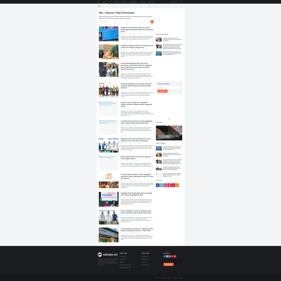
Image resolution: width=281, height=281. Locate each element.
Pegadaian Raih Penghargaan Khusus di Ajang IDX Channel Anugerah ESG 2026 (136, 194)
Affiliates (175, 278)
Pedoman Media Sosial (125, 267)
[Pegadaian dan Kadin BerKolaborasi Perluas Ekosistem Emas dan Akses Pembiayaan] (109, 145)
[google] (165, 185)
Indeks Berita (151, 1)
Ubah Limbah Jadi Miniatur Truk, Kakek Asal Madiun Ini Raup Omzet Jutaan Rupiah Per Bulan (168, 136)
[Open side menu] (98, 2)
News (109, 1)
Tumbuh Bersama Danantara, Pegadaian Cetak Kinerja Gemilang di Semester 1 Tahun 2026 (137, 230)
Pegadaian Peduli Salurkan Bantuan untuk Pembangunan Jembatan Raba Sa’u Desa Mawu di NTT (137, 29)
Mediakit (122, 262)
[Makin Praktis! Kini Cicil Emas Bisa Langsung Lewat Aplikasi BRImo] (109, 162)
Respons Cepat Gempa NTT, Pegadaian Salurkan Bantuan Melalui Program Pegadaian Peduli (136, 104)
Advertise (170, 278)
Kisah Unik (124, 1)
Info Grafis (142, 1)
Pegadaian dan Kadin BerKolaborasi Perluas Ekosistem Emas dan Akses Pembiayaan (136, 140)
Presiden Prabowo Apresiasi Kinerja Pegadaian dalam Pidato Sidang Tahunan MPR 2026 (137, 122)
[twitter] (171, 2)
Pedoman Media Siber (125, 264)
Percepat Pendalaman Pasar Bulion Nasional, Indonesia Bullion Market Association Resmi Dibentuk (136, 86)
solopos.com (145, 256)
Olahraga (116, 1)
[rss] (177, 185)
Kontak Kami (123, 259)
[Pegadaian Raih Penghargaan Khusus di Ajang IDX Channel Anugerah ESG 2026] (109, 199)
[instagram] (176, 2)
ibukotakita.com (145, 264)
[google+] (170, 256)
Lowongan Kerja (133, 1)
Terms (157, 278)
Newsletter (180, 278)
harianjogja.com (145, 259)
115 (140, 33)
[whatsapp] (178, 2)
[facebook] (169, 2)
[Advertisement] (169, 21)
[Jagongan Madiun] (169, 119)
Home (104, 1)
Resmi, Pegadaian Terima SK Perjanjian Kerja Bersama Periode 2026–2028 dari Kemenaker (136, 212)
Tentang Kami (123, 256)
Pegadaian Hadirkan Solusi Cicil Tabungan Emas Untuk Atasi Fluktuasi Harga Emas (137, 46)
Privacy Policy (163, 278)
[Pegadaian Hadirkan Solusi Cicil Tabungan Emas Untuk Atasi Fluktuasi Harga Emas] (109, 51)
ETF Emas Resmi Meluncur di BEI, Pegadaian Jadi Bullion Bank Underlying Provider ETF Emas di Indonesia (137, 176)
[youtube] (173, 185)
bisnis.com (144, 262)
